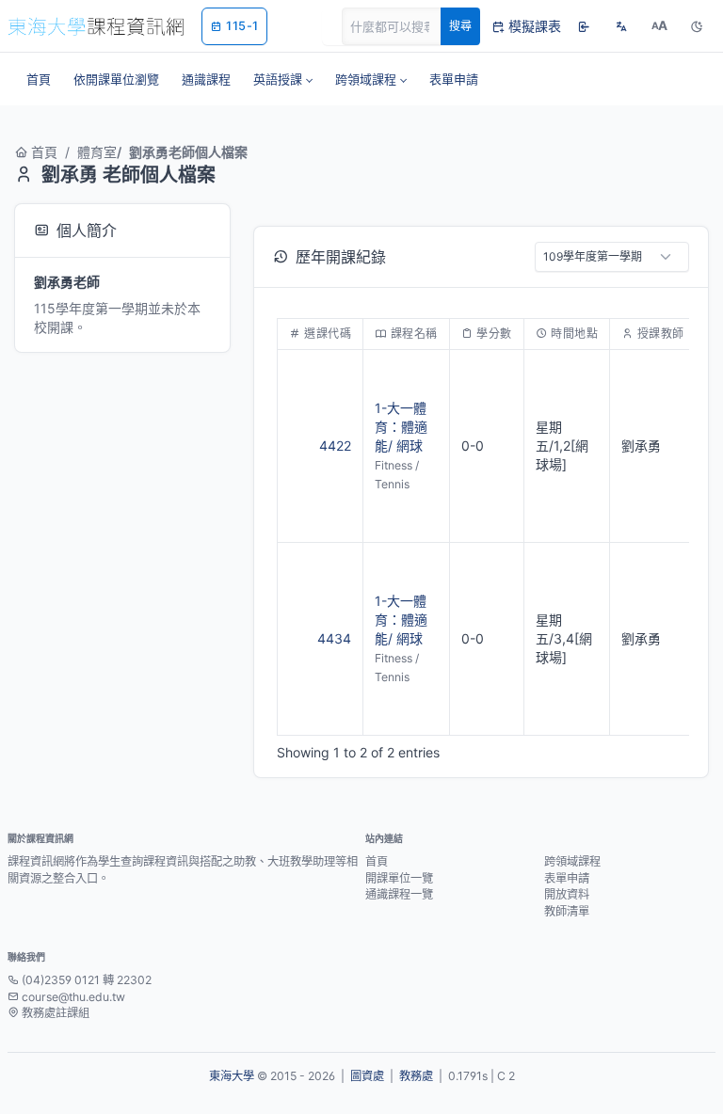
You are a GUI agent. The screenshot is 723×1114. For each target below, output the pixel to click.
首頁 (44, 152)
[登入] (583, 26)
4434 (334, 638)
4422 (335, 446)
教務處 (416, 1076)
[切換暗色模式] (696, 26)
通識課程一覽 (399, 894)
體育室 (97, 152)
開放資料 (566, 894)
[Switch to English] (621, 26)
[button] (283, 79)
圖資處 (367, 1076)
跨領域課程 (572, 861)
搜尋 (460, 26)
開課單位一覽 (399, 878)
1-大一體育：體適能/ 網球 (401, 427)
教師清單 (566, 911)
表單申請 (566, 878)
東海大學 (231, 1076)
